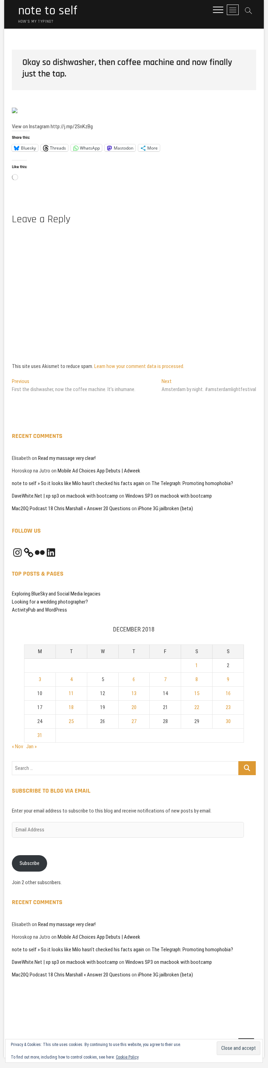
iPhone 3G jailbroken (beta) (165, 508)
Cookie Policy (127, 1057)
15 (196, 693)
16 (228, 693)
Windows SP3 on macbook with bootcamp (168, 496)
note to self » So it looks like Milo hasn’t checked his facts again (78, 483)
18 (71, 707)
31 (39, 735)
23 (228, 707)
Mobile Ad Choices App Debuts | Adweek (99, 471)
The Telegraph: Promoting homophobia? (192, 483)
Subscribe (29, 863)
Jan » (31, 746)
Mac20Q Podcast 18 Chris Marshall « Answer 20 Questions (71, 508)
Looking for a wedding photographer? (50, 602)
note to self (47, 11)
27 (134, 721)
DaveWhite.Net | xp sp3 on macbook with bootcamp (65, 496)
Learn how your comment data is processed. (139, 366)
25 (71, 721)
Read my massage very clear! (67, 458)
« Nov (17, 746)
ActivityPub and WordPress (39, 610)
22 (196, 707)
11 (71, 693)
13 (134, 693)
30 (228, 721)
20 (134, 707)
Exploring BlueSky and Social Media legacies (56, 594)
